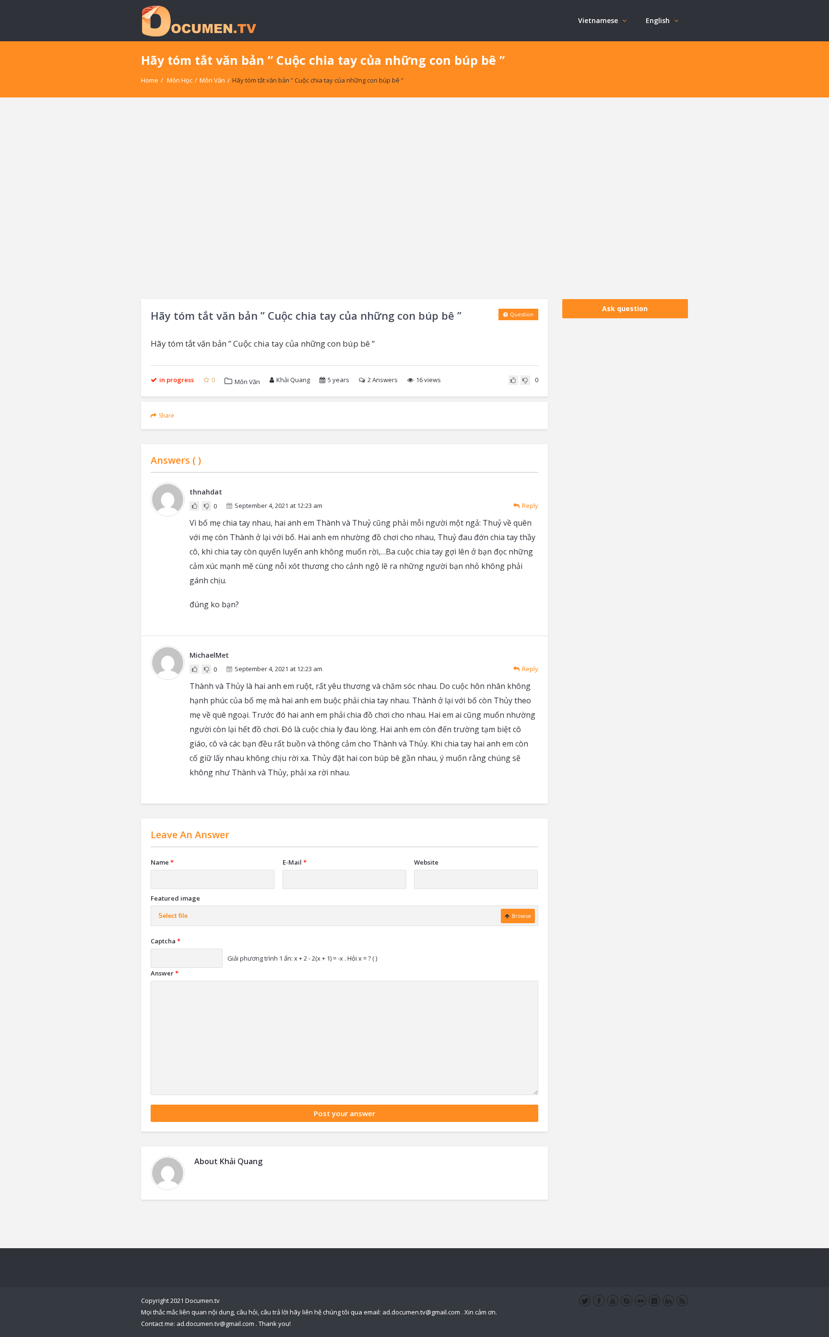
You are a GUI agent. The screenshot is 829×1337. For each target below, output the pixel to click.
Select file (173, 915)
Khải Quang (293, 379)
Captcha (165, 941)
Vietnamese (598, 20)
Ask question (625, 308)
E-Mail (295, 862)
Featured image (175, 898)
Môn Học (179, 80)
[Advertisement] (414, 198)
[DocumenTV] (198, 20)
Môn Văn (212, 80)
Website (426, 862)
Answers (382, 379)
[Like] (513, 380)
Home (149, 80)
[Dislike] (525, 380)
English (658, 20)
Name (162, 862)
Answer (164, 973)
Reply (530, 505)
